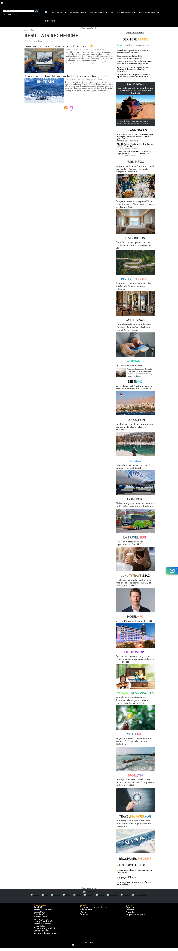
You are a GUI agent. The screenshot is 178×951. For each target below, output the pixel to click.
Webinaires (135, 361)
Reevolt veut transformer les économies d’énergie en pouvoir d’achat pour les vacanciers (132, 701)
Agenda (130, 912)
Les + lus (128, 45)
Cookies (84, 914)
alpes (67, 62)
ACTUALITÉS (59, 13)
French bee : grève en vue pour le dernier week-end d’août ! (132, 52)
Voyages (135, 693)
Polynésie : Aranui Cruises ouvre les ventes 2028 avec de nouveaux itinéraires (134, 742)
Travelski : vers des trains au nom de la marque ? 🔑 (58, 46)
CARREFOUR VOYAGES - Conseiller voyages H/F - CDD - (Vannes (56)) (134, 153)
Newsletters (98, 13)
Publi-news (135, 162)
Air (135, 461)
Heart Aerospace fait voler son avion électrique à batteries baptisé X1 (134, 63)
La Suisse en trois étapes (129, 366)
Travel (135, 775)
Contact (130, 907)
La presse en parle (135, 914)
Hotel (135, 617)
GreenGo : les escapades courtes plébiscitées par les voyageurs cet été (133, 245)
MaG (135, 576)
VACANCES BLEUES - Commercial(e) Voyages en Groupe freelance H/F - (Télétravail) (135, 137)
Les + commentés (142, 45)
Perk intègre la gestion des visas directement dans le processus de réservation (133, 824)
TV (112, 13)
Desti (135, 381)
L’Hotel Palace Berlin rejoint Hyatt (134, 621)
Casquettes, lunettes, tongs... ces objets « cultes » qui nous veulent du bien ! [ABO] (135, 659)
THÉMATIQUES (78, 13)
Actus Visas (135, 320)
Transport (135, 499)
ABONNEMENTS (126, 13)
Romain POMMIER (73, 49)
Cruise (135, 734)
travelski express (79, 64)
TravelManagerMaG (44, 928)
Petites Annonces (149, 13)
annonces (135, 130)
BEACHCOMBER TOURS (131, 865)
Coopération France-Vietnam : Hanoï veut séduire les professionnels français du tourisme (135, 169)
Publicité (130, 910)
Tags (32, 30)
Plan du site (86, 910)
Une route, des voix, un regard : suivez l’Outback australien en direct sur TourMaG (135, 90)
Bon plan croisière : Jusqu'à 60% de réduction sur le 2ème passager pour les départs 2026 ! (135, 204)
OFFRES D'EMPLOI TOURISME (127, 141)
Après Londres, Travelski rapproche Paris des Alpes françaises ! (65, 76)
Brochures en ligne (43, 910)
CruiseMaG (39, 912)
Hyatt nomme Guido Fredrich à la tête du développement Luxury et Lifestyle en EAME (133, 583)
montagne (92, 62)
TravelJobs (39, 926)
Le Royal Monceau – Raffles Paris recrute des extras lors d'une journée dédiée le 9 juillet (135, 783)
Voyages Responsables (46, 933)
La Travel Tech (41, 919)
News (119, 45)
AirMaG (38, 907)
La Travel (135, 537)
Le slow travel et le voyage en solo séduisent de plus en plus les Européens (133, 69)
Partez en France (42, 924)
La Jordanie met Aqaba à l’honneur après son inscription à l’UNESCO (133, 76)
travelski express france (96, 64)
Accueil (25, 30)
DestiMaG (39, 914)
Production (135, 420)
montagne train (103, 62)
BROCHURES (135, 859)
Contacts (50, 21)
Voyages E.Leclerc (128, 877)
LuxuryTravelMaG (43, 921)
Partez (135, 279)
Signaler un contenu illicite (93, 907)
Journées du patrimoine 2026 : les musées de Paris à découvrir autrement (133, 286)
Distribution (135, 238)
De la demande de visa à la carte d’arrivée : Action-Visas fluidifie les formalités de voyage (134, 328)
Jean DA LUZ (70, 79)
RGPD (83, 912)
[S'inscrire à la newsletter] (172, 571)
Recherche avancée (11, 14)
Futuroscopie (135, 652)
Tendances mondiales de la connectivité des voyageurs (129, 57)
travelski (68, 64)
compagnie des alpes (78, 62)
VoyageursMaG (42, 931)
